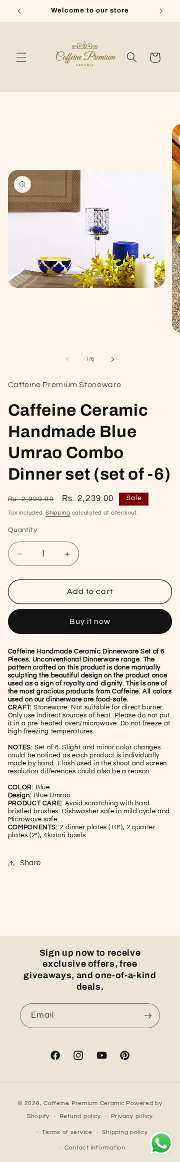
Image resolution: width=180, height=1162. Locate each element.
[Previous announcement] (19, 11)
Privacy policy (132, 1116)
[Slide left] (67, 359)
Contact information (95, 1148)
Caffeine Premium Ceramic (84, 1103)
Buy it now (90, 621)
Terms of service (67, 1132)
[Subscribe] (148, 1015)
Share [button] (30, 863)
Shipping (58, 513)
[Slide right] (113, 359)
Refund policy (81, 1116)
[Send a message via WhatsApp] (161, 1143)
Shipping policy (125, 1132)
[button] (21, 57)
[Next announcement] (161, 11)
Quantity (22, 530)
